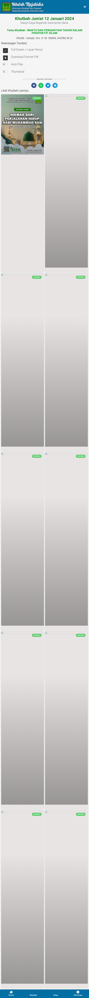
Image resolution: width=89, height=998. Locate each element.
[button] (85, 6)
